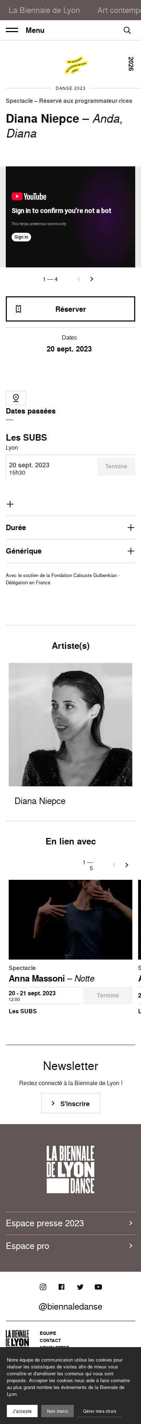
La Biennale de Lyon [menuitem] (44, 10)
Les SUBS (26, 437)
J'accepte (22, 1411)
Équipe (48, 1333)
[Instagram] (43, 1287)
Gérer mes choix (100, 1411)
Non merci (57, 1411)
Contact (50, 1340)
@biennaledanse (70, 1306)
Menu (35, 30)
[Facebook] (61, 1287)
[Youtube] (98, 1287)
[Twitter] (80, 1287)
